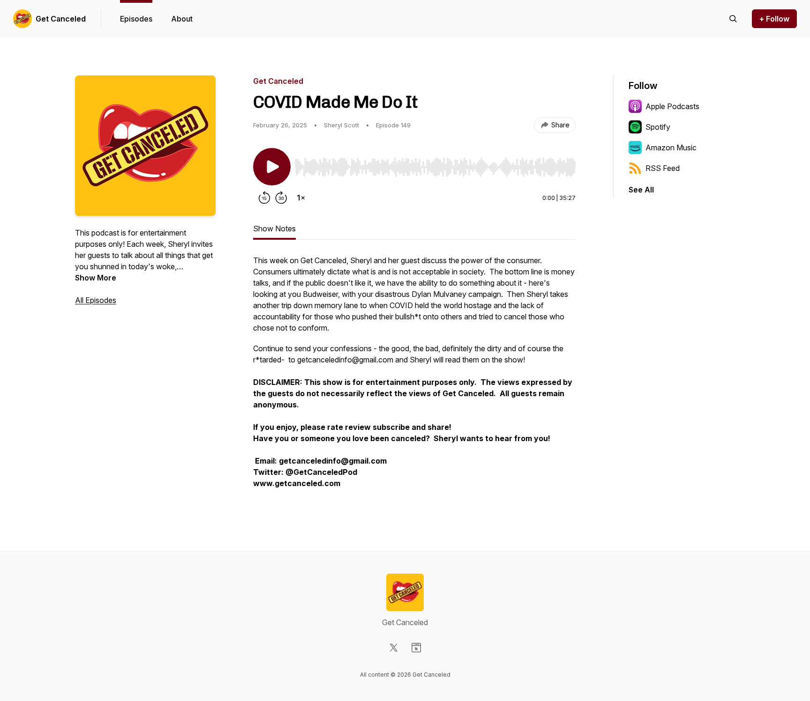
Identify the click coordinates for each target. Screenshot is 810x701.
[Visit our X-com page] (393, 647)
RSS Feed (662, 168)
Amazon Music (671, 147)
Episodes (136, 18)
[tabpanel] (414, 376)
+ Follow (774, 18)
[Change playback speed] (301, 197)
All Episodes (95, 300)
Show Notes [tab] (274, 228)
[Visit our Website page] (416, 647)
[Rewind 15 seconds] (264, 197)
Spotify (657, 127)
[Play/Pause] (272, 166)
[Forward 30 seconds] (281, 197)
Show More (95, 277)
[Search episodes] (733, 18)
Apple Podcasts (672, 106)
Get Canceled (61, 18)
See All (641, 189)
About (182, 18)
